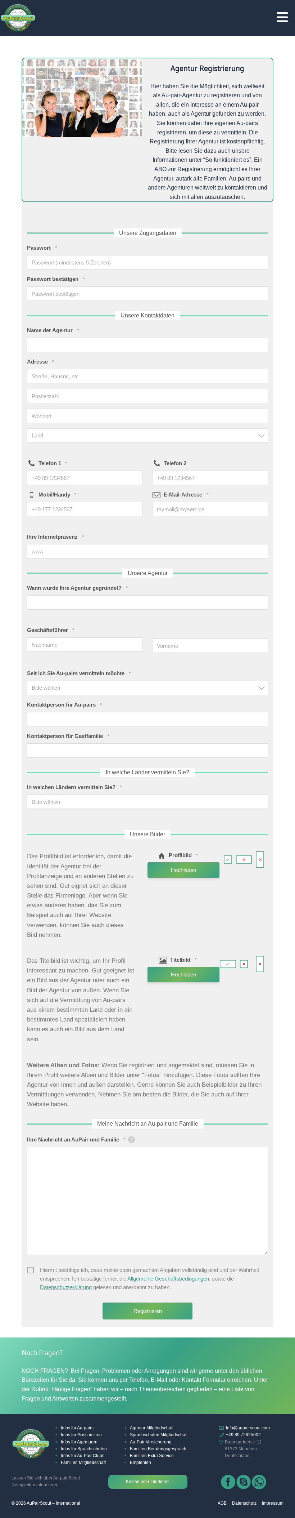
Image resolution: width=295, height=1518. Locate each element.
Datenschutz (244, 1503)
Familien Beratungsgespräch (158, 1448)
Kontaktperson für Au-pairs (64, 705)
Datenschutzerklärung (66, 1287)
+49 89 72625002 (243, 1434)
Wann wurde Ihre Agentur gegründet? (77, 588)
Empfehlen (140, 1462)
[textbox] (150, 435)
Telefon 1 (52, 463)
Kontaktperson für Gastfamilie (68, 736)
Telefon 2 (175, 463)
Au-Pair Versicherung (151, 1441)
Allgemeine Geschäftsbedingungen (168, 1279)
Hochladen (183, 870)
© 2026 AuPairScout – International (46, 1503)
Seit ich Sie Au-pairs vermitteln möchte (79, 673)
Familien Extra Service (152, 1455)
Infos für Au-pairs (77, 1427)
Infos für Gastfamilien (81, 1434)
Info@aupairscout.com (248, 1427)
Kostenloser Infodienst (147, 1481)
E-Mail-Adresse (186, 494)
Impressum (272, 1503)
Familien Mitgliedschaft (83, 1462)
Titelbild (183, 960)
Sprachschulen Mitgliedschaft (158, 1434)
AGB (222, 1503)
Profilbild (183, 855)
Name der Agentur (53, 330)
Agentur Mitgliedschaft (151, 1427)
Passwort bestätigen (56, 279)
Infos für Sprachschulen (84, 1448)
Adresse (40, 362)
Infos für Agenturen (79, 1441)
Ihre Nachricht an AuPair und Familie (76, 1139)
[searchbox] (144, 802)
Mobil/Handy (57, 494)
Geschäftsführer (50, 630)
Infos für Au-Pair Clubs (82, 1455)
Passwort (42, 248)
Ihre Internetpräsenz (55, 537)
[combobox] (147, 435)
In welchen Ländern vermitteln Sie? (74, 787)
